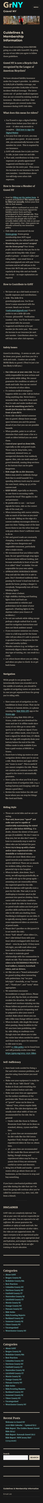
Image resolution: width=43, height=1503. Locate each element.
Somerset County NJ (14, 1321)
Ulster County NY (13, 1324)
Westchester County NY (16, 1331)
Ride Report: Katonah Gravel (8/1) (20, 1434)
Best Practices (12, 1284)
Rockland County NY (14, 1318)
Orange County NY (14, 1306)
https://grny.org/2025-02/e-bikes (21, 1053)
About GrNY (11, 1275)
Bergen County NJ (13, 1278)
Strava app (10, 714)
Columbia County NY (14, 1287)
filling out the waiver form (24, 197)
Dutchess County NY (14, 1290)
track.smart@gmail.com (16, 310)
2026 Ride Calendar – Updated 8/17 (21, 1425)
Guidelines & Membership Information (21, 1489)
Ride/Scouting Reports (15, 1315)
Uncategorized (12, 1328)
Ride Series (10, 1312)
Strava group (11, 234)
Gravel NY (9, 11)
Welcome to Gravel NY (15, 1422)
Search (6, 1454)
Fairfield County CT (14, 1293)
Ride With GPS (23, 711)
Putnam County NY (14, 1309)
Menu (36, 7)
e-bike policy (18, 1047)
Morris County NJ (13, 1303)
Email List (7, 1494)
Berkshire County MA (15, 1281)
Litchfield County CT (14, 1299)
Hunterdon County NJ (15, 1296)
